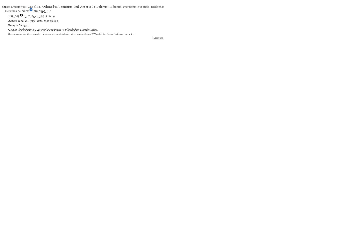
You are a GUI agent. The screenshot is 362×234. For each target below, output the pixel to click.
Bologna (157, 7)
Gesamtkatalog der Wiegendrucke (24, 34)
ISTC (40, 21)
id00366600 (51, 21)
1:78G (40, 16)
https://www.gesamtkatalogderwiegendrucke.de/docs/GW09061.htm (74, 34)
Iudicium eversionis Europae (129, 7)
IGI (27, 21)
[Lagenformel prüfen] (21, 16)
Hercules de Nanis (17, 11)
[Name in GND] (31, 11)
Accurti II (14, 21)
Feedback (158, 37)
